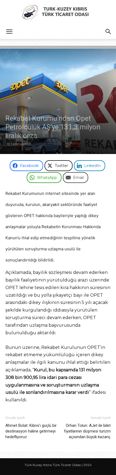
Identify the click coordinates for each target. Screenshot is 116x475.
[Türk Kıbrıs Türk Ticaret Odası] (58, 12)
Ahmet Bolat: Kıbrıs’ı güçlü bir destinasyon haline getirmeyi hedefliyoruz (31, 431)
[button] (9, 31)
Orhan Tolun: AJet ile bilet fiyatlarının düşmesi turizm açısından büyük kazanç (87, 431)
